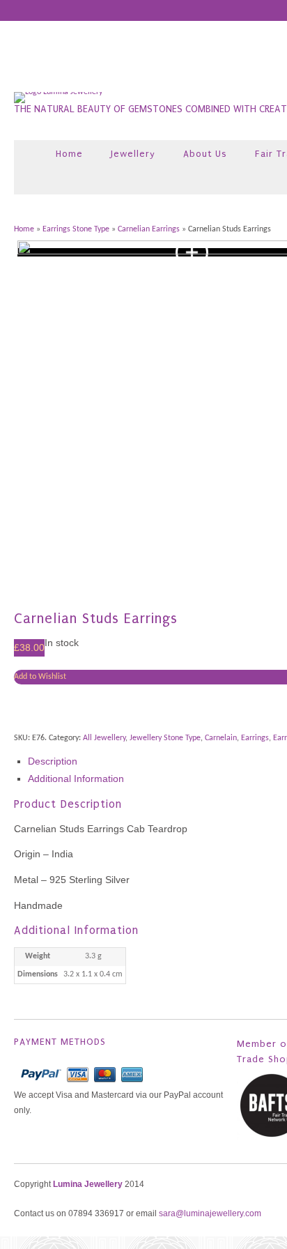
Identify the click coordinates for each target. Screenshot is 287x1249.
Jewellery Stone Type (165, 738)
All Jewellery (104, 738)
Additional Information (76, 778)
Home (69, 153)
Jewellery (133, 153)
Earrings (255, 738)
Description (52, 761)
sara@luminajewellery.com (210, 1213)
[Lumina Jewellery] (58, 92)
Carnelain (221, 738)
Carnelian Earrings (149, 229)
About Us (205, 153)
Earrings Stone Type (75, 229)
